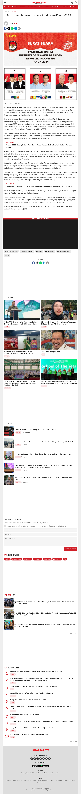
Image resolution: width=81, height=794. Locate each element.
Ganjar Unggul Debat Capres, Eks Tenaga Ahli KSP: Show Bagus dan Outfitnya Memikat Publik (41, 707)
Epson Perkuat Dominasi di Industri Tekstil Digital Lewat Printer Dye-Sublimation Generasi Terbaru (44, 603)
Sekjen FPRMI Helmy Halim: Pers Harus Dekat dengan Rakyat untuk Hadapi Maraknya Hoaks (39, 146)
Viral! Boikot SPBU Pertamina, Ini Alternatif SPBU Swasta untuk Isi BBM (36, 671)
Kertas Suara (49, 251)
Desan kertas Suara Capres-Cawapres (27, 251)
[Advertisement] (40, 279)
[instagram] (43, 758)
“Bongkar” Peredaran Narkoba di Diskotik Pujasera (28, 700)
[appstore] (36, 767)
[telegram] (40, 758)
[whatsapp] (37, 758)
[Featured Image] (40, 101)
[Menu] (5, 2)
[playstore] (44, 767)
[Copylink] (19, 28)
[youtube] (46, 758)
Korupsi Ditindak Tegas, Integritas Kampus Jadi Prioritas (35, 430)
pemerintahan (57, 559)
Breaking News (16, 559)
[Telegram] (15, 28)
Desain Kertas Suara (12, 251)
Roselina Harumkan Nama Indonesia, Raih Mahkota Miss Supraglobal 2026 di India (18, 352)
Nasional (14, 11)
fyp (65, 559)
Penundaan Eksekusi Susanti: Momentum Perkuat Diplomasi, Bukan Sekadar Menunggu (41, 721)
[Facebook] (5, 28)
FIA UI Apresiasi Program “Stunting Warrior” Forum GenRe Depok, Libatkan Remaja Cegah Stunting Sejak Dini (20, 383)
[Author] (6, 23)
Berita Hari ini (27, 559)
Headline (39, 251)
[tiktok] (49, 758)
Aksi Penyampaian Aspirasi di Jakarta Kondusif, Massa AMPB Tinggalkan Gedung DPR (44, 478)
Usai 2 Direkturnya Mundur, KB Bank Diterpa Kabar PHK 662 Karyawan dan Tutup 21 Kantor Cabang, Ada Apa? (45, 614)
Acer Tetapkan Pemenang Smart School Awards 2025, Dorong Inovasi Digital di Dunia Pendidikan (59, 382)
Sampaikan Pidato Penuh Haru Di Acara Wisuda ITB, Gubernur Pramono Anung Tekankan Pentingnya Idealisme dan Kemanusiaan (43, 466)
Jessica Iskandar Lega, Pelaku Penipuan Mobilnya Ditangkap (31, 693)
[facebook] (31, 758)
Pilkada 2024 (37, 559)
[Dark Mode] (72, 2)
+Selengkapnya (73, 633)
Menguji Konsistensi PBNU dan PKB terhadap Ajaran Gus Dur (32, 728)
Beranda (6, 11)
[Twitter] (8, 28)
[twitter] (34, 758)
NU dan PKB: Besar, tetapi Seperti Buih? (24, 714)
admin (16, 23)
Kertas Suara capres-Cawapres (64, 251)
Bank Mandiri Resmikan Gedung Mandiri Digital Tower (29, 734)
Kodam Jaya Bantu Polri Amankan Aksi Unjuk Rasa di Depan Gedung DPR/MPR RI (44, 442)
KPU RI (7, 255)
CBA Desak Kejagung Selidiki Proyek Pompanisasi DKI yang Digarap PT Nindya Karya (39, 186)
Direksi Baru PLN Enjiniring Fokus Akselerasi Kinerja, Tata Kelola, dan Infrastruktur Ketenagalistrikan (44, 625)
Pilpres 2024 (47, 559)
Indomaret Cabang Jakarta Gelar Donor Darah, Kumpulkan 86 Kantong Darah (43, 454)
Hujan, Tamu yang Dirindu (50, 351)
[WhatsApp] (12, 28)
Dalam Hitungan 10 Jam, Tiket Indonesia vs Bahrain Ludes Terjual (33, 686)
